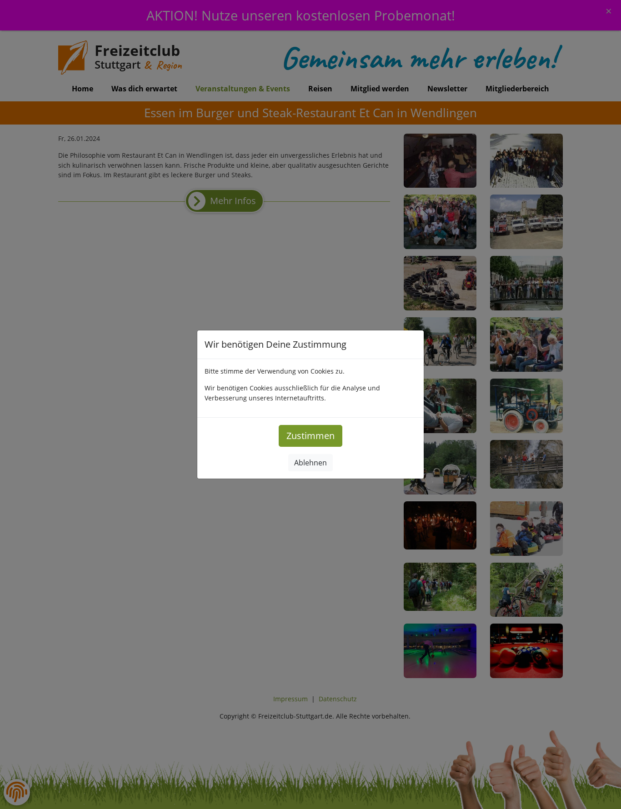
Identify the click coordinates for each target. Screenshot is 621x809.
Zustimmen (310, 435)
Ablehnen (310, 463)
